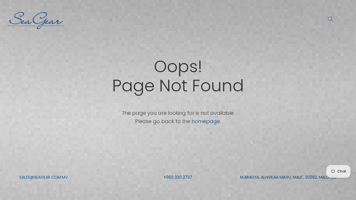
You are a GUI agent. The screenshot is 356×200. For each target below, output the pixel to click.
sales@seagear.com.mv (43, 177)
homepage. (206, 121)
